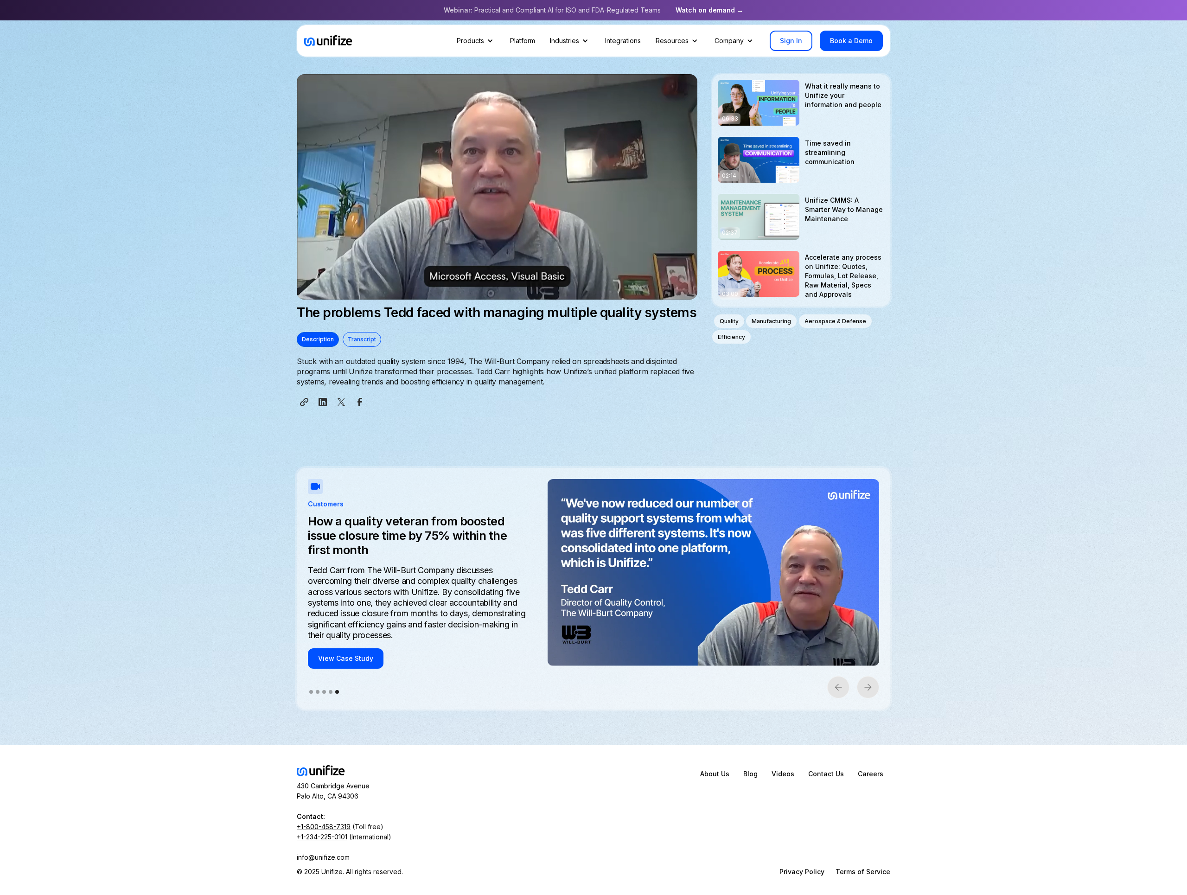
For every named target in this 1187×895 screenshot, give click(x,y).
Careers (870, 774)
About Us (714, 774)
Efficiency (731, 336)
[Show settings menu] (669, 292)
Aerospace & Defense (835, 321)
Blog (750, 774)
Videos (783, 774)
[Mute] (651, 292)
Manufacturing (771, 321)
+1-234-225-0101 (322, 837)
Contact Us (826, 774)
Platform (522, 41)
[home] (328, 40)
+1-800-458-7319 (324, 827)
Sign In (791, 41)
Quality (729, 321)
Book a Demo (851, 41)
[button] (476, 41)
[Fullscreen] (688, 292)
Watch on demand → (709, 10)
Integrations (623, 41)
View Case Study (345, 637)
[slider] (488, 292)
